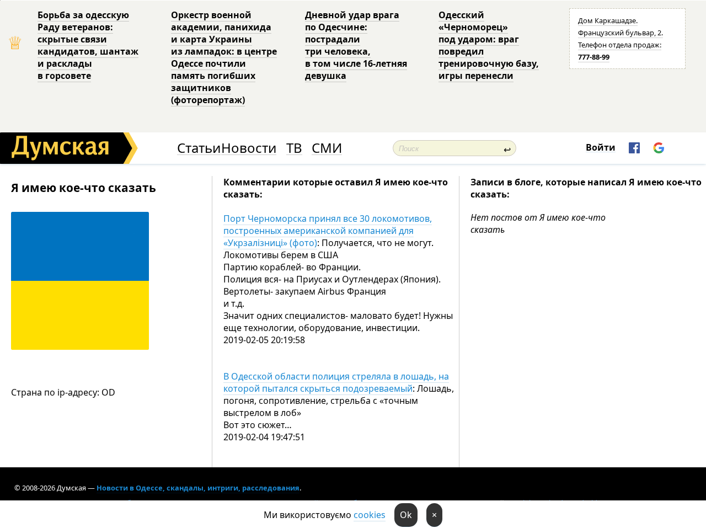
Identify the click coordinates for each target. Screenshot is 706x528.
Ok (406, 515)
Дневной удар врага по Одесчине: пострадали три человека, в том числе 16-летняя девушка (356, 45)
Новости (248, 148)
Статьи (199, 148)
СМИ (327, 148)
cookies (370, 515)
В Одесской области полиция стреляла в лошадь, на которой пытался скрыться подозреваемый (336, 382)
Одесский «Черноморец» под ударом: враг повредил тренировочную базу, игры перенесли (488, 45)
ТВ (294, 148)
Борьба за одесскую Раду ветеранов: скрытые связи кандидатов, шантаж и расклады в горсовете (88, 45)
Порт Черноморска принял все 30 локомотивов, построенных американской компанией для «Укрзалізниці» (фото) (327, 230)
